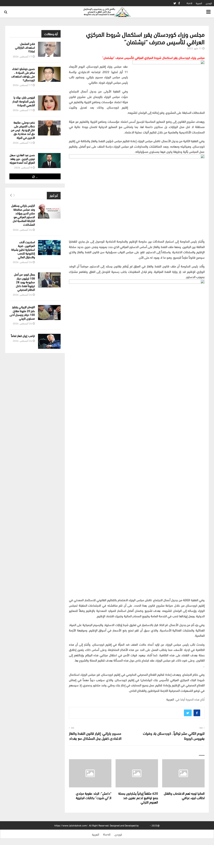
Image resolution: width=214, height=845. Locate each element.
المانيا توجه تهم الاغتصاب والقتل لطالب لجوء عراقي (184, 795)
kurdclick (144, 825)
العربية (199, 3)
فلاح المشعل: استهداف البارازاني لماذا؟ (25, 47)
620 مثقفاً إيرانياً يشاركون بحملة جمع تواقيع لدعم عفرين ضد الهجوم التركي (138, 797)
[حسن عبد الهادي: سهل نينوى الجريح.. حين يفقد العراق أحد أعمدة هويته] (49, 160)
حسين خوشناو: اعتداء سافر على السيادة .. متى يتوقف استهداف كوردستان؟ (23, 74)
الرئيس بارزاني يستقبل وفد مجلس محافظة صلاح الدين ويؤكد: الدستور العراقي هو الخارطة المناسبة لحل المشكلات (23, 214)
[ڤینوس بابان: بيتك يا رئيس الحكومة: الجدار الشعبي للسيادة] (49, 102)
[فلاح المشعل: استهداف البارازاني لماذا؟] (49, 49)
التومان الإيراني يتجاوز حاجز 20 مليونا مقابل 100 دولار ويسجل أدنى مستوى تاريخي (22, 312)
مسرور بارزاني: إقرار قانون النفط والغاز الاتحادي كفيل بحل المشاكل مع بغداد (95, 735)
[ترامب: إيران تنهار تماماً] (49, 341)
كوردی (209, 3)
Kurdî (189, 3)
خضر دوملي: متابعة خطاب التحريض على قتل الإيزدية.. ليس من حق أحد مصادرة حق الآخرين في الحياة (23, 130)
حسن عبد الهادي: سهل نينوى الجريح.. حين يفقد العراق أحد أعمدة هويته (22, 158)
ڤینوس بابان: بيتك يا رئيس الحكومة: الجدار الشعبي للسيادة (24, 101)
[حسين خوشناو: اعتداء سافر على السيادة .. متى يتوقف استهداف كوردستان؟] (49, 74)
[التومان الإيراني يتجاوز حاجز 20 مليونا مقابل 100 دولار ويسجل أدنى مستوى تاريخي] (49, 312)
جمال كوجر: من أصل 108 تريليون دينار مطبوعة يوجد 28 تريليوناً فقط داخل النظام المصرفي (24, 282)
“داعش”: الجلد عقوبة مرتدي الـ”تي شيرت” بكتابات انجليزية (93, 795)
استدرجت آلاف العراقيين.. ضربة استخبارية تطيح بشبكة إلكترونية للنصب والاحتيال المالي (23, 249)
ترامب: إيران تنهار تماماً (23, 335)
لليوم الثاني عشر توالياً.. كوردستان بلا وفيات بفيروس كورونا (174, 735)
